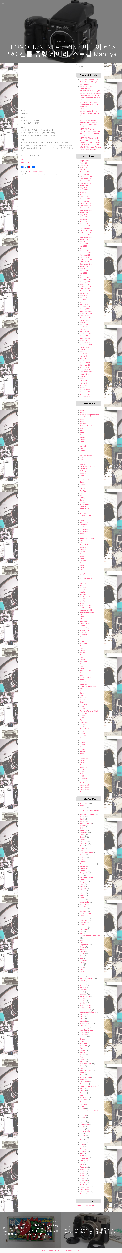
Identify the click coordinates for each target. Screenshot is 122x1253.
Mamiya (40, 171)
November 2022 (86, 259)
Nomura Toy (84, 628)
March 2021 (84, 304)
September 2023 (86, 237)
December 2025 (86, 176)
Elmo (82, 482)
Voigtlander (84, 756)
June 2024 (84, 217)
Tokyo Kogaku (85, 729)
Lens (82, 569)
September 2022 (86, 264)
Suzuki (82, 702)
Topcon (82, 733)
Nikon (82, 614)
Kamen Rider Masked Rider (90, 538)
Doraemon (84, 473)
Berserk (83, 428)
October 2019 (85, 342)
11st (22, 160)
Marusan (83, 587)
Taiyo (82, 706)
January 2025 (85, 201)
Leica (82, 565)
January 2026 (85, 174)
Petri (81, 657)
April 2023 (83, 248)
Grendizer (83, 511)
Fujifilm (82, 493)
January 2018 (85, 390)
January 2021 (85, 309)
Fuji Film (83, 491)
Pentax (82, 650)
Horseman (84, 529)
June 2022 (84, 271)
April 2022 (83, 275)
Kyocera (83, 560)
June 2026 (84, 165)
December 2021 (85, 284)
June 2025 (84, 190)
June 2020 (84, 325)
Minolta (82, 599)
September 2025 (86, 183)
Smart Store (25, 162)
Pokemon (83, 662)
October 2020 (85, 316)
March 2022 (84, 277)
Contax (82, 457)
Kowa (82, 556)
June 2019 (83, 351)
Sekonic (83, 691)
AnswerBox (76, 1250)
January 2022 (85, 282)
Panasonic (84, 644)
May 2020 (83, 327)
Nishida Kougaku (86, 623)
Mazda (82, 592)
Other (82, 641)
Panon (82, 648)
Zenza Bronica (85, 785)
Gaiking (82, 498)
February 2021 (85, 307)
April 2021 (83, 302)
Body (29, 171)
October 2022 (85, 262)
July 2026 (83, 163)
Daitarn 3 (83, 468)
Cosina (82, 464)
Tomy (82, 731)
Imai (81, 536)
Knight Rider (84, 545)
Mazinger (83, 594)
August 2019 (84, 347)
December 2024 (86, 203)
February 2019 (85, 360)
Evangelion (84, 484)
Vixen (82, 754)
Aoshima (83, 412)
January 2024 (85, 228)
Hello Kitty (84, 525)
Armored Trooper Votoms (89, 415)
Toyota (82, 742)
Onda (82, 639)
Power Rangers (85, 670)
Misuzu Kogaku (85, 605)
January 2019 (85, 363)
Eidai (81, 477)
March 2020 (84, 331)
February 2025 (85, 199)
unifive (82, 751)
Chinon (82, 450)
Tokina (82, 724)
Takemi (82, 715)
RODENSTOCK (85, 677)
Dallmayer (83, 471)
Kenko (82, 540)
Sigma (82, 693)
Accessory (84, 408)
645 (30, 174)
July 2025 (83, 188)
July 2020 (83, 322)
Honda (82, 527)
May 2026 (83, 167)
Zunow (82, 792)
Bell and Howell (86, 426)
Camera (34, 171)
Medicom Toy (85, 596)
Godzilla (83, 507)
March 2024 (84, 223)
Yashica (82, 772)
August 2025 (84, 185)
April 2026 (83, 170)
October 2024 (85, 208)
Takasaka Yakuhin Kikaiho (89, 711)
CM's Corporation (86, 455)
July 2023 (83, 241)
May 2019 (83, 354)
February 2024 (85, 226)
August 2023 (84, 239)
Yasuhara (83, 778)
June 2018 (83, 378)
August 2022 (84, 266)
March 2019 (84, 358)
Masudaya (83, 590)
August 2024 (84, 212)
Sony (82, 695)
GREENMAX (84, 509)
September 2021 (86, 291)
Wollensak (84, 765)
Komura (83, 547)
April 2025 (83, 194)
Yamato (82, 769)
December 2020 (86, 311)
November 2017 (85, 394)
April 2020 (83, 329)
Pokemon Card (85, 664)
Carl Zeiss (83, 446)
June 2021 (83, 298)
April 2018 (83, 383)
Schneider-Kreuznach (88, 686)
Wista (82, 763)
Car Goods (84, 444)
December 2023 (86, 230)
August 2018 (84, 374)
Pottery (82, 668)
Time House (84, 722)
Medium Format (50, 174)
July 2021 (83, 295)
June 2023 (84, 244)
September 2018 (86, 372)
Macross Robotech (87, 578)
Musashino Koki (86, 610)
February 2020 (85, 333)
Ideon (82, 534)
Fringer (82, 489)
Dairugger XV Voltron (88, 466)
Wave (82, 760)
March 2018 (84, 385)
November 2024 (86, 206)
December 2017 (85, 392)
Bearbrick (83, 424)
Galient (82, 502)
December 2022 (86, 257)
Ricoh (82, 673)
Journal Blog (68, 1250)
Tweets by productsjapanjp (85, 1205)
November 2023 (86, 232)
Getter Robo (84, 504)
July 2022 (83, 268)
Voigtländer (84, 758)
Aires (82, 410)
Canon (82, 437)
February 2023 (85, 253)
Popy (81, 666)
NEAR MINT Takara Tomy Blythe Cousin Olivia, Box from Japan (89, 82)
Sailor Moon (84, 682)
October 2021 (85, 289)
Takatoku (83, 713)
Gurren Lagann (85, 516)
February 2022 (85, 280)
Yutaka (82, 783)
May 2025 (83, 192)
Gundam (83, 513)
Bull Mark (83, 433)
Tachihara (83, 704)
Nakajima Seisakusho (88, 612)
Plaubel (83, 659)
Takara (82, 709)
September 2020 (86, 318)
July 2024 (83, 215)
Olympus (83, 632)
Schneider (83, 684)
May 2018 (83, 381)
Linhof (82, 574)
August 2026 (84, 161)
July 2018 (83, 376)
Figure (82, 486)
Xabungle (83, 767)
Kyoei (82, 563)
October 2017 (85, 396)
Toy (81, 738)
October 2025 (85, 181)
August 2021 (84, 293)
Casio (82, 448)
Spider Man (84, 697)
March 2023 (84, 250)
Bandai (82, 419)
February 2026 (85, 172)
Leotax (82, 572)
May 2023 (83, 246)
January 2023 (85, 255)
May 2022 (83, 273)
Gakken (83, 500)
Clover (82, 453)
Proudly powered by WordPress (51, 1250)
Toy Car (83, 740)
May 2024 (83, 219)
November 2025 (86, 179)
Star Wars (83, 700)
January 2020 (85, 336)
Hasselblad (84, 518)
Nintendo (83, 621)
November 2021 (85, 286)
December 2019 (85, 338)
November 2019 (85, 340)
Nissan (82, 626)
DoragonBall (84, 475)
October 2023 (85, 235)
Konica (82, 552)
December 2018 (85, 365)
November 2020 (86, 313)
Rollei (82, 679)
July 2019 (83, 349)
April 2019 (83, 356)
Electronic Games (87, 480)
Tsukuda (83, 747)
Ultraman (83, 749)
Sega (82, 688)
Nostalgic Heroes (86, 630)
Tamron (83, 718)
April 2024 (83, 221)
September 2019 (86, 345)
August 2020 (84, 320)
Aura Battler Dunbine (88, 417)
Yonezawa (83, 780)
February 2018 (85, 387)
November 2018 (85, 367)
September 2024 (86, 210)
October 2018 (85, 369)
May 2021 (83, 300)
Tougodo (83, 736)
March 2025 (84, 197)
